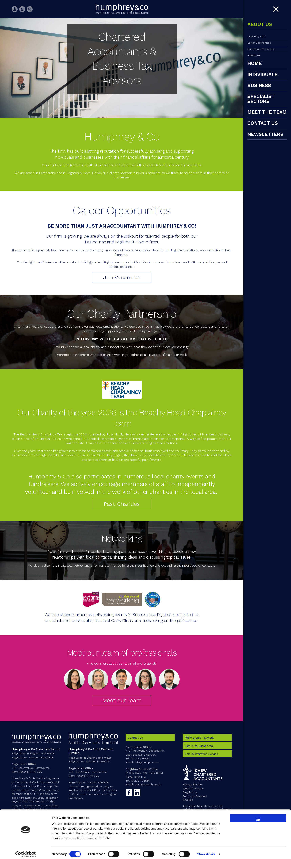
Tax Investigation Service (201, 753)
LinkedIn (137, 792)
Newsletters (265, 134)
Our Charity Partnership (260, 49)
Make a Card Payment (199, 737)
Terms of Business (195, 796)
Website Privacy (193, 788)
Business (259, 85)
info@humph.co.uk (147, 762)
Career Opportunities (259, 42)
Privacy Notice (192, 784)
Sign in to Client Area (199, 745)
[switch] (113, 854)
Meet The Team (267, 112)
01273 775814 (140, 780)
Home (254, 63)
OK (258, 820)
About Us (259, 24)
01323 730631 (140, 758)
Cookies (188, 799)
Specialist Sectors (261, 99)
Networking (253, 55)
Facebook (129, 792)
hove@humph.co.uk (148, 784)
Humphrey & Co (256, 36)
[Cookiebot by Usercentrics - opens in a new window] (25, 854)
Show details (206, 854)
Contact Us (262, 123)
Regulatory (190, 792)
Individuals (262, 74)
